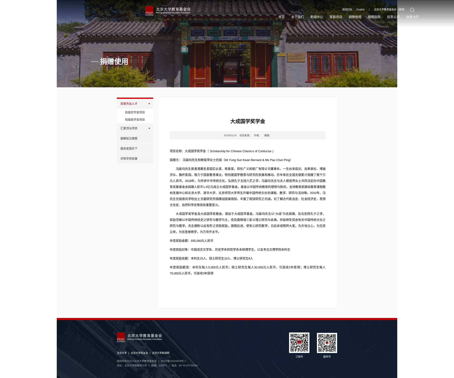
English (363, 9)
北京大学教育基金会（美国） (390, 9)
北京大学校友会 (139, 352)
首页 (281, 17)
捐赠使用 (355, 17)
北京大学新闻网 (160, 352)
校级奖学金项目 (135, 112)
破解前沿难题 (128, 138)
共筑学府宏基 (128, 158)
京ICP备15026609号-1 (173, 361)
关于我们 (297, 17)
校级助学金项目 (135, 119)
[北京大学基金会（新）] (175, 11)
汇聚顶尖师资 (128, 128)
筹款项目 (336, 17)
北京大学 (122, 352)
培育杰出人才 (128, 103)
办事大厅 (412, 17)
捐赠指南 (374, 17)
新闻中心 (316, 17)
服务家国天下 (128, 148)
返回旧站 (347, 9)
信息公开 (393, 17)
